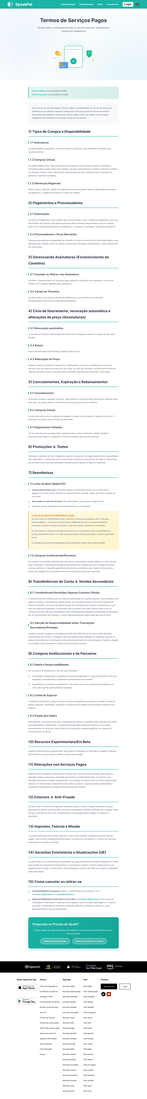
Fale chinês (87, 1044)
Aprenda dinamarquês (71, 991)
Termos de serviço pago (50, 1028)
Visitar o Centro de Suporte (55, 941)
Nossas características (49, 1007)
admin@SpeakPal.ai (65, 894)
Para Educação (86, 4)
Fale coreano (88, 1039)
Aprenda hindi (68, 1023)
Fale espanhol (89, 1075)
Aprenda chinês (69, 1044)
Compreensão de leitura (49, 1002)
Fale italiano (88, 1059)
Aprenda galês (68, 1049)
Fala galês (87, 1049)
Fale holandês (89, 997)
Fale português (89, 1065)
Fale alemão (88, 1002)
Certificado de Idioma (49, 991)
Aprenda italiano (69, 1059)
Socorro (43, 1012)
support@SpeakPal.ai (45, 894)
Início (100, 4)
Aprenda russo (68, 1086)
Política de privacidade (49, 1023)
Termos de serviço (47, 1018)
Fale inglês (87, 986)
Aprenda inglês (69, 986)
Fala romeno (88, 1070)
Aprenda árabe (69, 1028)
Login (128, 4)
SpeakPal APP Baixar (48, 1039)
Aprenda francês (69, 1054)
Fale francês (88, 1054)
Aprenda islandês (70, 1007)
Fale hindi (87, 1023)
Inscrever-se (112, 4)
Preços (42, 1054)
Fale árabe (87, 1028)
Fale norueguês (89, 1012)
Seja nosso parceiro (48, 1033)
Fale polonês (88, 1080)
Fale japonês (88, 1033)
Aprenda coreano (70, 1039)
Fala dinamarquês (90, 991)
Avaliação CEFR (46, 997)
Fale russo (87, 1086)
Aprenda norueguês (71, 1012)
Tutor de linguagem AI (49, 986)
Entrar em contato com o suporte (89, 941)
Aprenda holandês (70, 997)
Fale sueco (87, 1018)
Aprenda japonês (69, 1033)
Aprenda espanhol (70, 1075)
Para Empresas (68, 4)
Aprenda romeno (69, 1070)
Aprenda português (70, 1065)
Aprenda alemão (69, 1002)
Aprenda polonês (70, 1080)
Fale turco (87, 1091)
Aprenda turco (68, 1091)
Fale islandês (88, 1007)
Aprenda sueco (69, 1018)
